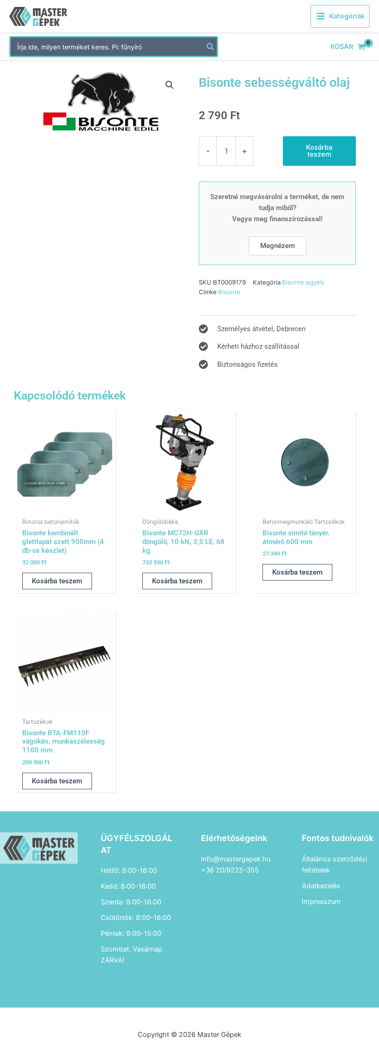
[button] (169, 85)
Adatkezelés (321, 886)
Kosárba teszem (319, 150)
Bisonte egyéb (303, 282)
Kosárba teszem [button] (57, 581)
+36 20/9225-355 (230, 870)
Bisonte (229, 292)
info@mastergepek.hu (235, 859)
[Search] (211, 46)
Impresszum (321, 901)
